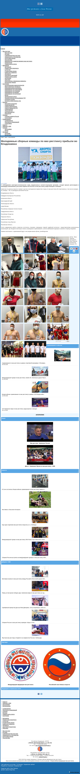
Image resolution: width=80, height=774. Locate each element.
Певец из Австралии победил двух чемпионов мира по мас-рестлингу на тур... (23, 593)
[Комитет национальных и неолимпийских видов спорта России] (74, 252)
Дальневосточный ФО (11, 103)
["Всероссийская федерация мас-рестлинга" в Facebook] (38, 4)
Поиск (68, 341)
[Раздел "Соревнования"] (77, 346)
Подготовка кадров (10, 58)
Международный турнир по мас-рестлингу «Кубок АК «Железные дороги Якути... (24, 377)
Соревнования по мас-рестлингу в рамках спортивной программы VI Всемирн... (24, 363)
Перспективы (8, 59)
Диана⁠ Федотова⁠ (10, 769)
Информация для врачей (12, 92)
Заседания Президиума (9, 727)
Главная (2, 48)
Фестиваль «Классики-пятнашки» (11, 509)
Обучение (5, 132)
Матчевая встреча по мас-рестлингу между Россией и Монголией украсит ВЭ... (24, 579)
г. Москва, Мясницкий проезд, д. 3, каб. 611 (40, 742)
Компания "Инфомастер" (15, 766)
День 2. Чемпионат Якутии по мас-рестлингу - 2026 (40, 466)
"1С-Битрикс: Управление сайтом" (25, 764)
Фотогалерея (6, 704)
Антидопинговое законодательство (14, 85)
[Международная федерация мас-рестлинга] (74, 249)
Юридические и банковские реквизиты (15, 81)
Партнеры (7, 79)
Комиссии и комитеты (11, 72)
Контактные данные (10, 82)
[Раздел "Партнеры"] (77, 643)
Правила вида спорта (11, 64)
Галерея (5, 127)
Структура (7, 69)
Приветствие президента (12, 68)
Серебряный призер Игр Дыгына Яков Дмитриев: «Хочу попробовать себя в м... (24, 607)
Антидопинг (8, 78)
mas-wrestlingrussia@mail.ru (43, 745)
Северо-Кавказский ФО (11, 108)
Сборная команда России (12, 116)
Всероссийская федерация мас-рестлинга (62, 761)
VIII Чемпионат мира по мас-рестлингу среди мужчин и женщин (19, 409)
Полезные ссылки (10, 99)
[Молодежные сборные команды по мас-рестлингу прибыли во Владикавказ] (40, 182)
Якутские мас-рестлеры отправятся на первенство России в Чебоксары (22, 638)
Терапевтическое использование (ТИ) (15, 98)
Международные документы (12, 86)
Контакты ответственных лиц (13, 101)
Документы (8, 74)
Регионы (5, 102)
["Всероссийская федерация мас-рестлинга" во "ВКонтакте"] (41, 4)
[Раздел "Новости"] (77, 471)
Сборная (5, 115)
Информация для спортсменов (13, 89)
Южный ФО (8, 113)
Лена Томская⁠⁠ (14, 768)
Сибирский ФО (9, 109)
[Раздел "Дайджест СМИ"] (77, 563)
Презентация (8, 62)
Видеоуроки (8, 134)
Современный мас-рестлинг (12, 55)
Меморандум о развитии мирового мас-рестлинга (18, 61)
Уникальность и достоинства (13, 57)
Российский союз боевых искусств (59, 684)
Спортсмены (8, 117)
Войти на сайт (40, 15)
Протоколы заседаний (11, 75)
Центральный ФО (9, 112)
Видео (6, 95)
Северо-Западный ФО (11, 106)
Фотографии (8, 129)
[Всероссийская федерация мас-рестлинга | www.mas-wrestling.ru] (4, 36)
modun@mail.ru (43, 757)
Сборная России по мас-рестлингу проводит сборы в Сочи (18, 622)
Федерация (6, 65)
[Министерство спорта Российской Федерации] (71, 249)
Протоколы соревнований (12, 122)
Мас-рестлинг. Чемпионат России (40, 443)
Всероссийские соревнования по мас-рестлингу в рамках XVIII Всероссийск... (23, 394)
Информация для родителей (13, 93)
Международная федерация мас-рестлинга (20, 684)
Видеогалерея (7, 706)
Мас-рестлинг (6, 51)
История (7, 54)
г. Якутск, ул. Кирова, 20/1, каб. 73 (40, 754)
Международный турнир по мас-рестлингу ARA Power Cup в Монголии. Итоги (23, 539)
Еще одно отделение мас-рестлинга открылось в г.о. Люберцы (19, 524)
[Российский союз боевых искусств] (76, 249)
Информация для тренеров (12, 91)
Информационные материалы (13, 88)
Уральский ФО (9, 110)
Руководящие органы (11, 71)
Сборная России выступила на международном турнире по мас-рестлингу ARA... (24, 557)
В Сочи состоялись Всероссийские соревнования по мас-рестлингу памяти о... (23, 489)
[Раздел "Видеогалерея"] (77, 419)
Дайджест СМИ (7, 126)
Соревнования (7, 119)
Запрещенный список (11, 96)
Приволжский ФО (9, 105)
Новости (5, 125)
